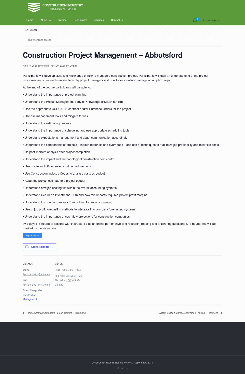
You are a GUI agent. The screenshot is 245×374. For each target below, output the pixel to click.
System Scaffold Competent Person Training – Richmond (188, 312)
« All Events (30, 29)
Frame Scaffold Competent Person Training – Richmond (56, 312)
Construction (29, 295)
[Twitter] (122, 368)
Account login (209, 20)
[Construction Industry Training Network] (56, 7)
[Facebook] (118, 368)
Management (30, 299)
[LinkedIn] (127, 368)
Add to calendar (40, 246)
